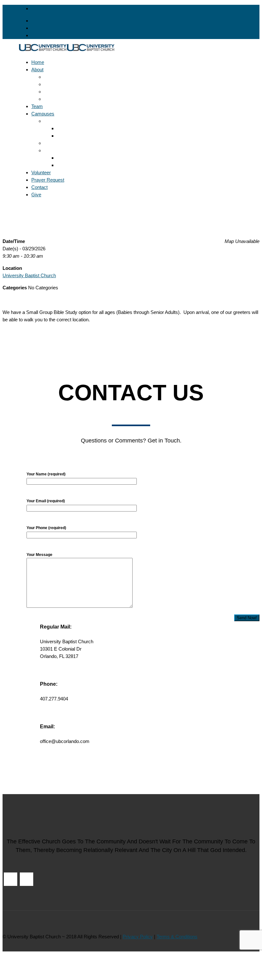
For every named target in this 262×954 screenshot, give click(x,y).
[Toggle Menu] (20, 206)
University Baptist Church (29, 275)
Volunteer (41, 172)
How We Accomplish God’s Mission (81, 84)
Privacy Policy (138, 936)
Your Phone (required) (46, 528)
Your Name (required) (46, 474)
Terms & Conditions (177, 936)
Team (37, 106)
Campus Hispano (62, 143)
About (37, 69)
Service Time (70, 165)
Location (65, 128)
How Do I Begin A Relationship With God (86, 91)
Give (36, 194)
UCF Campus (58, 150)
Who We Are (57, 99)
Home (37, 62)
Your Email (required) (46, 501)
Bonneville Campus (64, 121)
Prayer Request (47, 180)
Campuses (42, 113)
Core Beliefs (57, 77)
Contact (39, 187)
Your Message (39, 554)
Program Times (73, 135)
